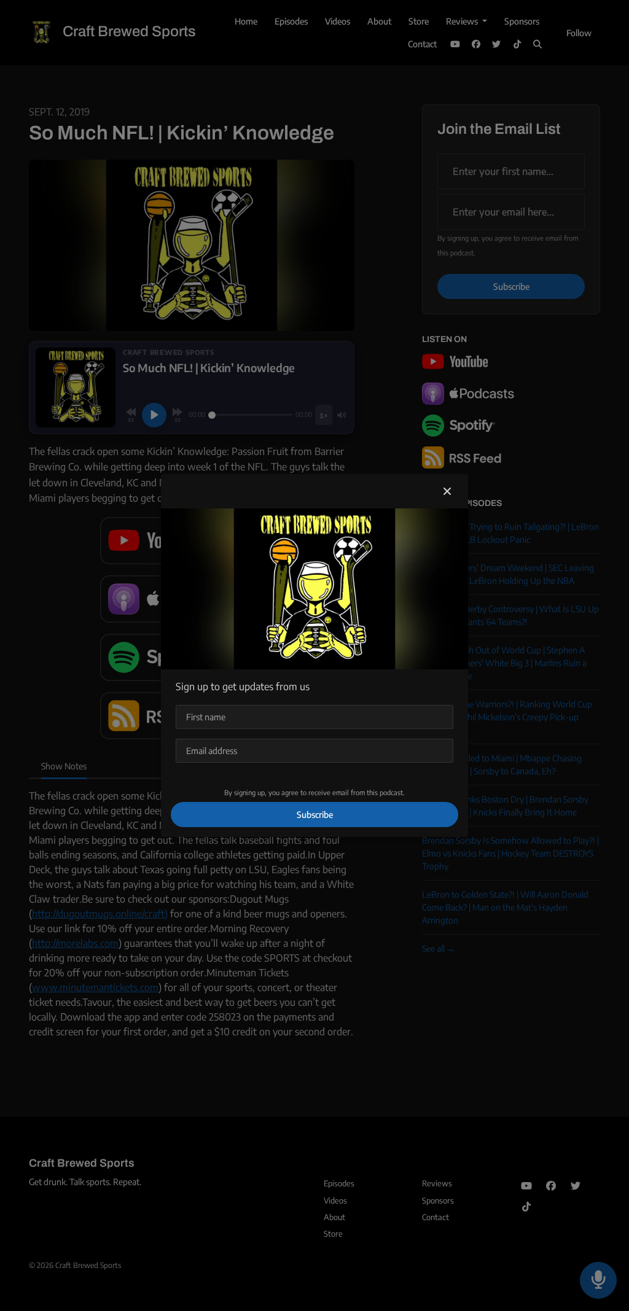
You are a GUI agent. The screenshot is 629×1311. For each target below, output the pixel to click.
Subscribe (315, 814)
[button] (447, 491)
